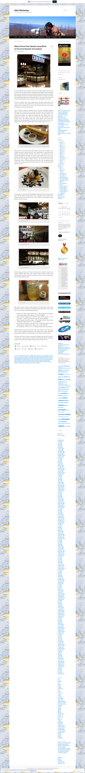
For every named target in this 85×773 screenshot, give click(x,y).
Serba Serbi (54, 37)
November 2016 (61, 595)
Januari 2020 (60, 548)
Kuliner (24, 37)
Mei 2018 (60, 574)
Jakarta (24, 355)
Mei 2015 (60, 620)
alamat (65, 366)
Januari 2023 (60, 500)
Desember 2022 (61, 502)
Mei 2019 (60, 559)
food (68, 380)
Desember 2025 (61, 451)
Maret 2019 (60, 562)
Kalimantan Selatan (64, 178)
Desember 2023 (61, 485)
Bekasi (59, 372)
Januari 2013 (60, 659)
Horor (61, 149)
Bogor (66, 372)
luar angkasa (64, 395)
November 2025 (61, 452)
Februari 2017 (61, 590)
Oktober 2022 (61, 505)
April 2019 (60, 561)
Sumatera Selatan (63, 190)
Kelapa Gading (17, 359)
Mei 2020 (60, 543)
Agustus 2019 (61, 555)
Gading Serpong (41, 356)
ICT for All (34, 37)
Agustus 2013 (61, 650)
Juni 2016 (60, 602)
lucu (67, 395)
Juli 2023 (60, 492)
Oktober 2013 (61, 647)
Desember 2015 (61, 610)
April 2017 (60, 589)
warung (66, 426)
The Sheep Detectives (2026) (64, 748)
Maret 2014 (60, 640)
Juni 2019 (60, 558)
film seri (64, 379)
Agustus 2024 (61, 474)
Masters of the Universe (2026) (64, 742)
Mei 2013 (60, 654)
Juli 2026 (60, 441)
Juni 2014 (60, 635)
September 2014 (61, 631)
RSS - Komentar (61, 435)
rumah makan (60, 416)
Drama (61, 145)
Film (20, 37)
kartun (63, 387)
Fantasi (61, 146)
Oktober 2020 (61, 537)
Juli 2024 (60, 475)
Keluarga (61, 150)
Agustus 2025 (61, 457)
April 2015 (60, 621)
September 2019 (61, 554)
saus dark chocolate (38, 360)
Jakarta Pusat (30, 358)
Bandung (67, 370)
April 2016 (60, 605)
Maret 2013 (60, 657)
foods (59, 382)
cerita (60, 374)
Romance (62, 159)
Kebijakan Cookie (33, 770)
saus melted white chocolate (34, 361)
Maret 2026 (60, 447)
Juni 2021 (60, 526)
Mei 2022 (60, 510)
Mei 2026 (60, 444)
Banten (20, 355)
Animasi (61, 143)
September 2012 (61, 665)
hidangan (26, 358)
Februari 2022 (61, 514)
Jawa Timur (62, 176)
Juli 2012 (60, 668)
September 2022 (61, 506)
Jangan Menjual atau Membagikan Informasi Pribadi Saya (47, 768)
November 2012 (61, 662)
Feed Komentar (61, 761)
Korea (59, 391)
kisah (62, 389)
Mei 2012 (60, 671)
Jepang (60, 387)
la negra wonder (33, 359)
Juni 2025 (60, 459)
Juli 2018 (60, 571)
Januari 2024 (60, 483)
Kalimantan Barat (63, 177)
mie (64, 402)
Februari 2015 (61, 624)
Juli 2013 (60, 651)
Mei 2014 (60, 637)
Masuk (59, 759)
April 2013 (60, 655)
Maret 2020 (60, 545)
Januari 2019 (60, 564)
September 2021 (61, 521)
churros (15, 356)
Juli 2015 (60, 617)
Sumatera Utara (63, 191)
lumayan (60, 398)
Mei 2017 (60, 588)
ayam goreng (68, 368)
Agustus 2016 (61, 599)
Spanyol (49, 361)
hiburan (63, 382)
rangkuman (62, 411)
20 (64, 213)
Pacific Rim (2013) (62, 117)
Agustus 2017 (61, 583)
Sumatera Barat (63, 188)
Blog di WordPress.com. (31, 768)
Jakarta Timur (67, 385)
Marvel (67, 400)
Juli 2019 (60, 557)
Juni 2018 (60, 572)
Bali (60, 167)
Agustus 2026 (61, 440)
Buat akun (60, 757)
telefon (31, 362)
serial (59, 419)
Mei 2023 (60, 495)
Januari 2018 (60, 578)
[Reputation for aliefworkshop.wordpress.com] (64, 344)
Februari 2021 (61, 531)
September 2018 (61, 568)
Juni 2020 (60, 541)
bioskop (63, 372)
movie (61, 405)
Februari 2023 (61, 499)
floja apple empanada (34, 356)
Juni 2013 (60, 652)
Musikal (61, 155)
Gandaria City (47, 356)
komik (67, 389)
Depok (69, 374)
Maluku (61, 181)
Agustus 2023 (61, 490)
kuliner (28, 359)
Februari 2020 (61, 547)
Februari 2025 (61, 465)
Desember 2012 (61, 661)
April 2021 (60, 528)
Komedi (61, 152)
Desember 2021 (61, 517)
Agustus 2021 (61, 523)
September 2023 (61, 489)
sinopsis (66, 419)
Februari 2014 (61, 641)
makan (40, 359)
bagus (60, 370)
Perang (61, 156)
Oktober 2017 (61, 582)
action (61, 366)
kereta (59, 389)
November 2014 (61, 628)
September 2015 (61, 614)
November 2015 (61, 612)
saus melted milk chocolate (23, 361)
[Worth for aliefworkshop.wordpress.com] (64, 347)
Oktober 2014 (61, 630)
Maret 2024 (60, 481)
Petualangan (62, 157)
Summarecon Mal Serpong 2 (19, 362)
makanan (44, 359)
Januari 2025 (60, 466)
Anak (61, 142)
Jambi (61, 171)
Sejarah (61, 160)
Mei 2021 (60, 527)
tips (69, 423)
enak (65, 377)
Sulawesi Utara (63, 187)
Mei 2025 (60, 461)
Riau (61, 184)
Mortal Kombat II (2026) (63, 744)
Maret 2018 (60, 576)
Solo (59, 421)
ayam (64, 368)
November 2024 (61, 469)
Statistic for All (41, 37)
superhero (63, 421)
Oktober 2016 (61, 596)
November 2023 (61, 486)
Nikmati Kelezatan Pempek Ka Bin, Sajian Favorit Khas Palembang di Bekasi (64, 751)
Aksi (60, 140)
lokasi (38, 359)
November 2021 (61, 519)
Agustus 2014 (61, 633)
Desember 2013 (61, 644)
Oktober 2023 (61, 488)
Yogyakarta (62, 193)
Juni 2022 (60, 509)
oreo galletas (19, 360)
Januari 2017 (60, 592)
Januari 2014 (60, 643)
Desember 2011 (61, 673)
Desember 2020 (61, 534)
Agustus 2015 (61, 616)
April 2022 (60, 512)
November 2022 (61, 503)
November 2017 (61, 581)
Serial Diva (60, 116)
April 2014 (60, 638)
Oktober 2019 (61, 552)
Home (16, 37)
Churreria (51, 355)
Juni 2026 (60, 443)
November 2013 (61, 645)
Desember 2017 (61, 579)
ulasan (61, 425)
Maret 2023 (60, 497)
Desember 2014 (61, 627)
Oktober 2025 (61, 454)
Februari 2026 (61, 448)
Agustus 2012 (61, 666)
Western (61, 163)
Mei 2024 (60, 478)
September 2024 (61, 472)
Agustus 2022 (61, 507)
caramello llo (46, 355)
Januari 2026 (60, 450)
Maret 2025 (60, 464)
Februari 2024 (61, 482)
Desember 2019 (61, 550)
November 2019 (61, 551)
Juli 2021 (60, 524)
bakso (63, 370)
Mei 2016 (60, 603)
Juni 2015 (60, 619)
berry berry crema (39, 355)
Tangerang (27, 362)
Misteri (61, 153)
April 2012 (60, 672)
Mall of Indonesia (49, 359)
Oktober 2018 (61, 566)
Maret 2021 (60, 530)
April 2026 (60, 445)
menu (15, 360)
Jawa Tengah (62, 174)
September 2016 (61, 597)
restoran (23, 360)
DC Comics (65, 374)
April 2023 (60, 496)
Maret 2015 (60, 623)
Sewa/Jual (48, 37)
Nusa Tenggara (63, 183)
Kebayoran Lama (49, 358)
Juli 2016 (60, 600)
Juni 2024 (60, 476)
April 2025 (60, 462)
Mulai (55, 1)
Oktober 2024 (61, 471)
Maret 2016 (60, 606)
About (60, 37)
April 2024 (60, 479)
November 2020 (61, 535)
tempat (34, 362)
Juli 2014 (60, 634)
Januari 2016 (60, 609)
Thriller (61, 162)
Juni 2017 (60, 586)
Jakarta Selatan (37, 358)
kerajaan (67, 387)
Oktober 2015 (61, 613)
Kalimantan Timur (63, 180)
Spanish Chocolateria (44, 361)
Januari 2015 (60, 626)
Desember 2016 (61, 593)
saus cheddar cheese (30, 360)
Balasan (38, 362)
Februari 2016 (61, 607)
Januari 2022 (60, 516)
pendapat (62, 409)
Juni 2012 (60, 669)
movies (66, 405)
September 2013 (61, 648)
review (67, 414)
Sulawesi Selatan (63, 186)
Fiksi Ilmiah (62, 148)
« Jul (60, 217)
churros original (21, 356)
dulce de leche (27, 356)
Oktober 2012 (61, 664)
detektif (59, 377)
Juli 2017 (60, 585)
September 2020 (61, 538)
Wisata (29, 37)
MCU (59, 402)
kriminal (60, 393)
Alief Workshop (21, 10)
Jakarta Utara (42, 358)
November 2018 (61, 565)
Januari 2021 (60, 533)
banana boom (33, 355)
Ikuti (60, 235)
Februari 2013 (61, 658)
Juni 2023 (60, 493)
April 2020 (60, 544)
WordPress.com (61, 763)
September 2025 (61, 455)
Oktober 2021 (61, 520)
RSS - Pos (60, 433)
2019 (59, 366)
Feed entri (60, 760)
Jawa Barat (62, 173)
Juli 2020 (60, 540)
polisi (59, 411)
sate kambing (66, 416)
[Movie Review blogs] (64, 248)
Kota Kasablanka (23, 359)
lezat (68, 393)
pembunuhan (61, 407)
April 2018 (60, 575)
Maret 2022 (60, 513)
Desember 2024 (61, 468)
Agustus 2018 (61, 569)
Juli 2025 (60, 458)
